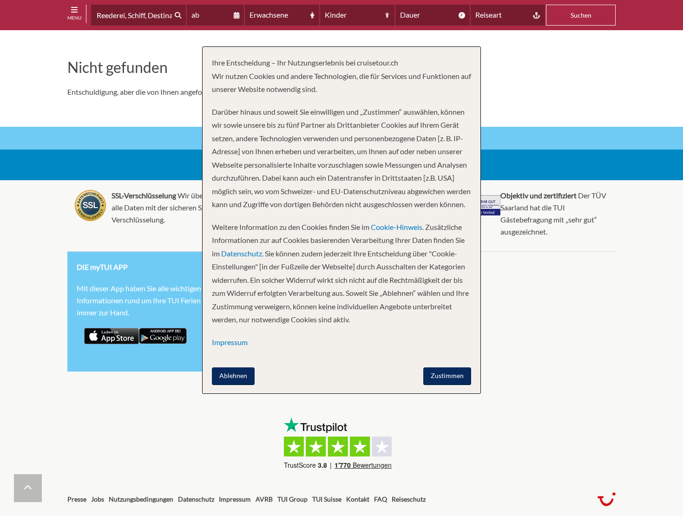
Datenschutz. (242, 253)
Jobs (97, 499)
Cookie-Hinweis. (396, 226)
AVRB (264, 499)
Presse (76, 499)
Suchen (581, 15)
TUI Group (292, 499)
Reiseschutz (409, 499)
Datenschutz (196, 499)
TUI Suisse (327, 499)
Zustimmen (447, 375)
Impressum (235, 499)
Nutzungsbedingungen (141, 499)
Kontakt (357, 499)
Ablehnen (233, 375)
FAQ (380, 499)
